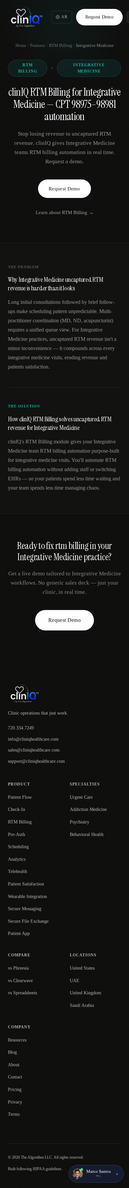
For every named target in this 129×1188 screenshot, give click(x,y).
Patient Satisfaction (26, 884)
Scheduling (18, 846)
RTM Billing (60, 45)
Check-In (16, 809)
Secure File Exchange (28, 921)
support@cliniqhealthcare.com (36, 761)
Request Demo (99, 17)
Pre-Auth (16, 834)
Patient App (19, 933)
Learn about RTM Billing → (65, 212)
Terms (14, 1114)
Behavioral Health (87, 834)
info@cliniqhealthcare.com (33, 739)
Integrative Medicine (89, 68)
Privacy (15, 1102)
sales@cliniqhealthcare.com (34, 750)
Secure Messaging (24, 908)
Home (21, 45)
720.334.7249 (21, 727)
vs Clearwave (20, 980)
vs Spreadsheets (22, 992)
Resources (17, 1040)
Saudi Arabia (82, 1005)
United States (82, 968)
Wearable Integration (27, 896)
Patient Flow (20, 797)
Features (37, 45)
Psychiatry (79, 821)
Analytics (16, 859)
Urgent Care (81, 797)
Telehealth (17, 871)
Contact (15, 1077)
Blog (12, 1052)
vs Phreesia (18, 968)
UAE (74, 980)
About (14, 1064)
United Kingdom (85, 992)
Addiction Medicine (88, 809)
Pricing (15, 1089)
